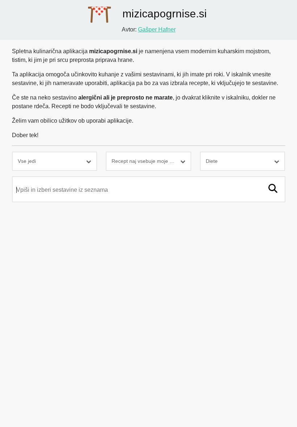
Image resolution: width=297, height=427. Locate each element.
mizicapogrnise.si (163, 14)
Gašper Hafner (157, 29)
